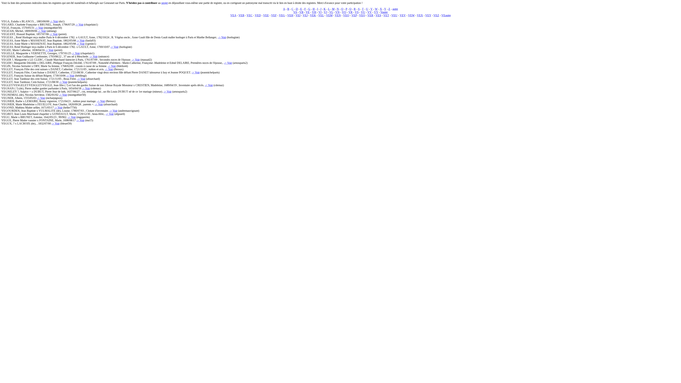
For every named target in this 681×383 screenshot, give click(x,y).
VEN (338, 15)
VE (308, 12)
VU (363, 12)
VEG (282, 15)
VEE (266, 15)
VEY (428, 15)
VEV (403, 15)
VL (331, 12)
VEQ (362, 15)
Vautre (384, 12)
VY (376, 12)
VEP (354, 15)
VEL (321, 15)
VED (258, 15)
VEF (274, 15)
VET (386, 15)
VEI (298, 15)
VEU (394, 15)
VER (370, 15)
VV (369, 12)
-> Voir (54, 21)
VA (295, 12)
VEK (313, 15)
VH (314, 12)
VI (320, 12)
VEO (346, 15)
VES (378, 15)
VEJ (305, 15)
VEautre (446, 15)
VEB (241, 15)
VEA (233, 15)
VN (337, 12)
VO (344, 12)
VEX (420, 15)
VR (350, 12)
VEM (329, 15)
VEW (411, 15)
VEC (250, 15)
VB (301, 12)
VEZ (436, 15)
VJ (325, 12)
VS (357, 12)
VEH (290, 15)
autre (395, 8)
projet (164, 2)
